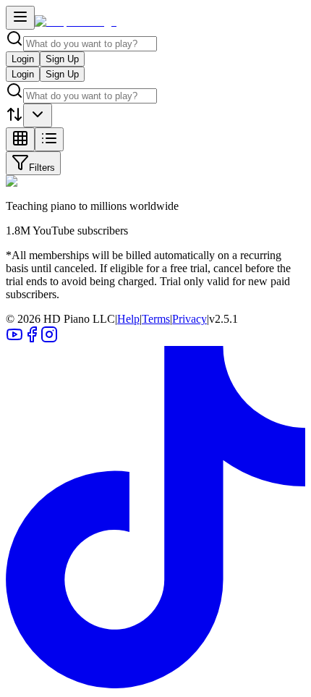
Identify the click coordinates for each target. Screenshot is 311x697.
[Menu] (20, 18)
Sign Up (62, 59)
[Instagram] (49, 339)
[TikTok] (155, 684)
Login (23, 59)
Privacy (189, 319)
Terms (156, 319)
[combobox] (37, 115)
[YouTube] (14, 339)
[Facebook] (32, 339)
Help (128, 319)
